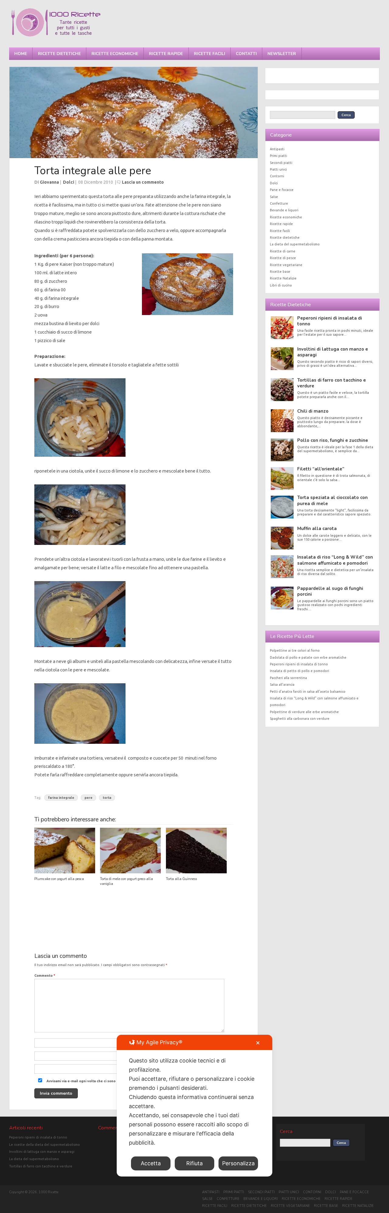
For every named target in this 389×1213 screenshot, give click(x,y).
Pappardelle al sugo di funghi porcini (330, 591)
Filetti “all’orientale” (320, 469)
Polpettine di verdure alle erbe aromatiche (304, 712)
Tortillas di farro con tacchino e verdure (331, 383)
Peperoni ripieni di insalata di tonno (329, 321)
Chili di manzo (313, 411)
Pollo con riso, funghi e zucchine (332, 440)
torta (107, 797)
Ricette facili (209, 54)
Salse (274, 197)
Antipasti (277, 149)
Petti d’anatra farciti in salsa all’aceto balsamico (308, 691)
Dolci (68, 182)
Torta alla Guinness (181, 879)
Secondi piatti (281, 163)
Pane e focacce (282, 190)
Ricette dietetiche (59, 54)
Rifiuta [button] (194, 1163)
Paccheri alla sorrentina (288, 678)
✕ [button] (258, 1043)
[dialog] (194, 1106)
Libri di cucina (281, 285)
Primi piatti (278, 156)
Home (20, 54)
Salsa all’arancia (282, 684)
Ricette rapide (166, 54)
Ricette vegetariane (286, 265)
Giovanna (49, 182)
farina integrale (61, 797)
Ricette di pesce (283, 258)
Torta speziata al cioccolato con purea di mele (332, 500)
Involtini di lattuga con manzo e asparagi (332, 352)
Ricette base (280, 271)
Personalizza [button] (238, 1163)
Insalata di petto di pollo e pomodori (299, 671)
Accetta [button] (151, 1163)
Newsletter (281, 54)
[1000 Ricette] (55, 36)
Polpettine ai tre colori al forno (295, 650)
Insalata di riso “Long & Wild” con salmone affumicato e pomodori (335, 560)
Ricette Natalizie (283, 278)
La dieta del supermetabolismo (295, 244)
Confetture (279, 203)
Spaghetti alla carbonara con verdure (299, 718)
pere (88, 797)
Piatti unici (278, 169)
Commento (44, 975)
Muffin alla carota (317, 528)
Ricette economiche (114, 54)
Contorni (277, 176)
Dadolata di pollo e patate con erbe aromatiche (308, 657)
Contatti (246, 54)
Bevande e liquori (284, 210)
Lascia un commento (143, 182)
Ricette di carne (282, 251)
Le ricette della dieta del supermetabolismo (44, 1144)
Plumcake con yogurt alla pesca (59, 879)
